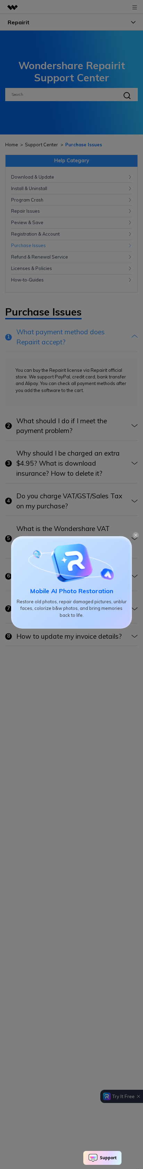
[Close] (136, 534)
